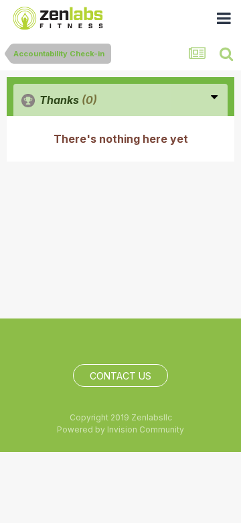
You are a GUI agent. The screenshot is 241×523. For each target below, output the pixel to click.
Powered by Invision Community (120, 429)
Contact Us (120, 376)
